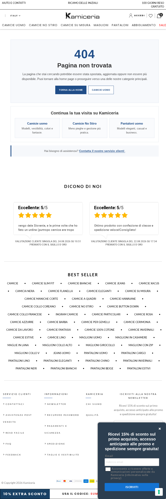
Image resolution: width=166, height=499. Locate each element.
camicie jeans (115, 283)
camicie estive (23, 337)
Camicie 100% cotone (100, 329)
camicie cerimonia (137, 322)
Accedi (139, 15)
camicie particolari (106, 314)
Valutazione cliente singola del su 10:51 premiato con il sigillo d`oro (48, 243)
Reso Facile (15, 433)
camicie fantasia (59, 329)
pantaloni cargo (133, 353)
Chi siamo (94, 404)
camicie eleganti (99, 291)
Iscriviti (132, 487)
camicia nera (24, 291)
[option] (45, 226)
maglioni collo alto (57, 345)
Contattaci (15, 404)
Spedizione (56, 443)
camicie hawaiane (123, 298)
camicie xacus (149, 283)
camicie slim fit (43, 283)
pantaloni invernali (137, 360)
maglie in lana (18, 345)
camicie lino (57, 337)
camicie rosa (143, 314)
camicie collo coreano (39, 306)
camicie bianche (80, 283)
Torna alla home (71, 90)
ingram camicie (67, 314)
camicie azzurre (22, 322)
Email (109, 455)
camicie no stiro (81, 306)
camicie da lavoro (19, 329)
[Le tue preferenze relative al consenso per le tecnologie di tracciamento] (159, 492)
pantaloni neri (26, 368)
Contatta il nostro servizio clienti (102, 150)
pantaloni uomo (95, 353)
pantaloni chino (97, 360)
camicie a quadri (84, 298)
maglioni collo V (27, 353)
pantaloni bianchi (64, 368)
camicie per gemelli (95, 322)
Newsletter (56, 404)
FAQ (9, 443)
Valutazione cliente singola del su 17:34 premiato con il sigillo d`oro (124, 243)
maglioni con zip (141, 345)
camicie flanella (60, 291)
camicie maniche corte (41, 298)
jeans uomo (61, 353)
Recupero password (63, 415)
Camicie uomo (101, 90)
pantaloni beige (101, 368)
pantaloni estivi (138, 368)
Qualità (92, 415)
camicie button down (123, 306)
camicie (12, 283)
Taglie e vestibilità (63, 454)
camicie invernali (141, 329)
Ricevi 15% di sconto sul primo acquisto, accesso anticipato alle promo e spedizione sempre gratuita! (138, 410)
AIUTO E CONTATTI (14, 2)
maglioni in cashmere (131, 337)
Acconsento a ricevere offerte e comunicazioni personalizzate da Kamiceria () (133, 473)
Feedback (13, 454)
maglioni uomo (90, 337)
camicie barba (57, 322)
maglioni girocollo (100, 345)
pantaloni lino (19, 360)
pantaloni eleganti (58, 360)
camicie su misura (138, 291)
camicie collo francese (25, 314)
